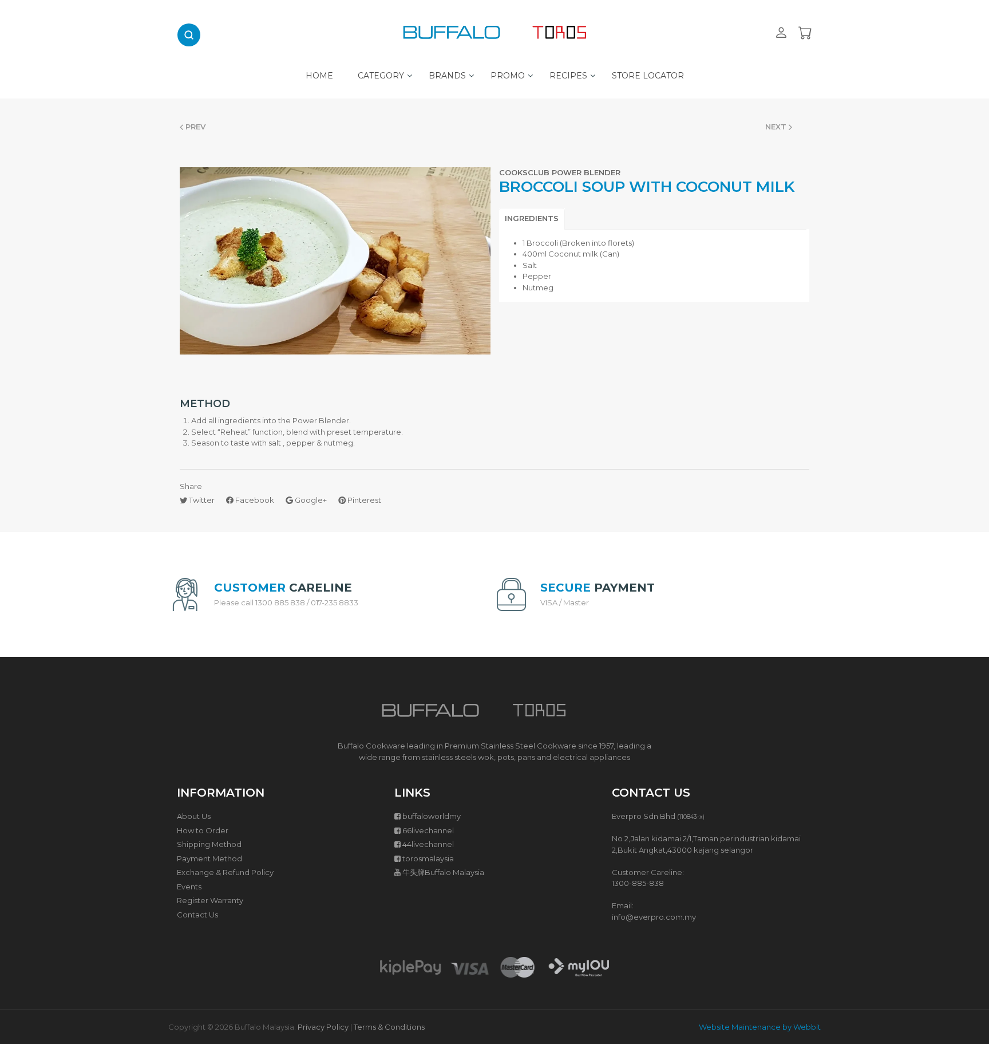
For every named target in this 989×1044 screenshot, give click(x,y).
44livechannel (428, 844)
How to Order (202, 830)
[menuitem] (319, 72)
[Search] (188, 34)
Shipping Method (209, 844)
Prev (194, 126)
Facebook (254, 500)
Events (189, 886)
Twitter (201, 500)
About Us (194, 816)
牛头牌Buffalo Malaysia (443, 872)
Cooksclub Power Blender (559, 172)
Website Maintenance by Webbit (760, 1026)
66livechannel (428, 830)
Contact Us (197, 914)
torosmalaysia (428, 858)
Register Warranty (210, 900)
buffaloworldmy (431, 816)
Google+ (310, 500)
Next (777, 126)
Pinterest (363, 500)
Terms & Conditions (389, 1026)
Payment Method (209, 858)
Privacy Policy (323, 1026)
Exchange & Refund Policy (225, 872)
